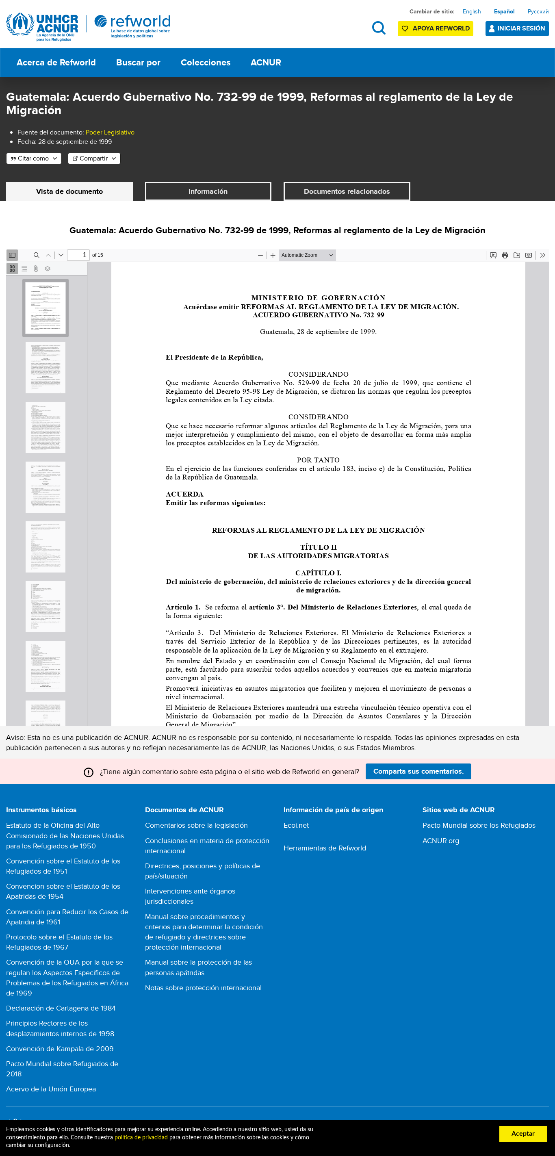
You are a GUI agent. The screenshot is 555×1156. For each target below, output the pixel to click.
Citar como (33, 158)
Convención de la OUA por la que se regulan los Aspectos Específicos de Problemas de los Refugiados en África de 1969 (67, 977)
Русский (538, 11)
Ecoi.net (296, 825)
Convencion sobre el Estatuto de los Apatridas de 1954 (63, 891)
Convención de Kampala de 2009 (60, 1048)
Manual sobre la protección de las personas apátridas (198, 967)
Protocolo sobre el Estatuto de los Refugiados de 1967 (59, 942)
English (472, 11)
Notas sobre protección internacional (203, 987)
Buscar (379, 28)
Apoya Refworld (441, 28)
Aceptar (523, 1133)
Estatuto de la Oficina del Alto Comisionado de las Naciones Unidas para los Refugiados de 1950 (65, 835)
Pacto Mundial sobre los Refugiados (479, 825)
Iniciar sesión (521, 28)
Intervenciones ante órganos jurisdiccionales (190, 896)
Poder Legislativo (110, 132)
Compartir (94, 158)
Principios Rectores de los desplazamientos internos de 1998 (60, 1028)
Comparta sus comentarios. (418, 771)
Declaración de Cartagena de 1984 (61, 1008)
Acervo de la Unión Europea (51, 1089)
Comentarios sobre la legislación (196, 825)
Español (504, 11)
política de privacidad (141, 1138)
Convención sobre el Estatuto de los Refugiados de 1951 (63, 866)
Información (208, 191)
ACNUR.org (441, 840)
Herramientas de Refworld (325, 848)
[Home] (88, 27)
